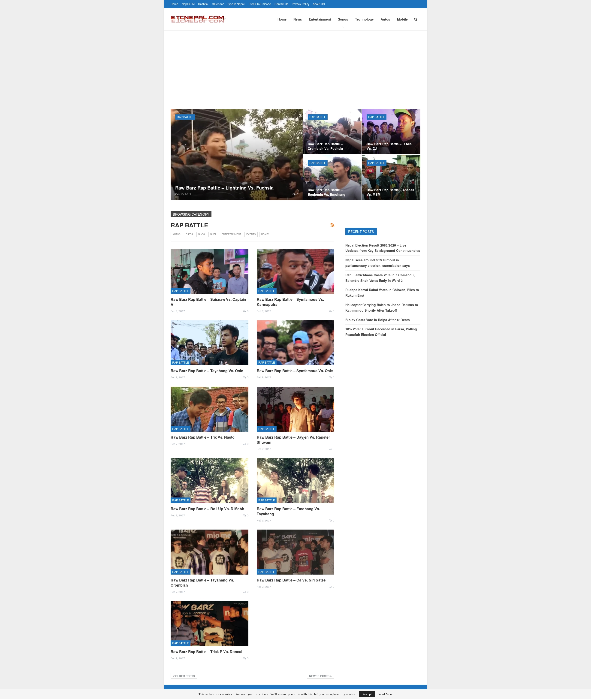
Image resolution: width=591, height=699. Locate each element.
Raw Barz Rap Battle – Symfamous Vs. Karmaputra (290, 302)
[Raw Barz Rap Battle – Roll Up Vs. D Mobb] (209, 480)
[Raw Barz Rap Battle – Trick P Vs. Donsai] (209, 623)
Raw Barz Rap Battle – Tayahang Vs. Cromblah (202, 582)
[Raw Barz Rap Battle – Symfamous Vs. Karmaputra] (296, 271)
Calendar (218, 4)
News (297, 19)
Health (265, 234)
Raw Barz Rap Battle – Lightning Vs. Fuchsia (224, 187)
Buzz (213, 234)
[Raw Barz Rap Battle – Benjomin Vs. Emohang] (332, 177)
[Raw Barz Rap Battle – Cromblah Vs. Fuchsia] (332, 132)
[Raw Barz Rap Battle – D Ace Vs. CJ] (391, 132)
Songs (343, 19)
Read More (385, 694)
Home (174, 4)
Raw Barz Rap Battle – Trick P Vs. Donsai (206, 651)
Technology (364, 19)
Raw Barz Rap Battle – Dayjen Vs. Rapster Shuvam (293, 439)
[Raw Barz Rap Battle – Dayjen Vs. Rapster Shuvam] (296, 409)
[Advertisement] (295, 65)
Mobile (402, 19)
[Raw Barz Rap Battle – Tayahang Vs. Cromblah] (209, 552)
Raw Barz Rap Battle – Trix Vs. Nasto (203, 437)
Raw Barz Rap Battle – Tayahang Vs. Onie (207, 370)
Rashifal (203, 4)
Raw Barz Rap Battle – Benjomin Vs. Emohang (326, 192)
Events (251, 234)
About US (319, 4)
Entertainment (320, 19)
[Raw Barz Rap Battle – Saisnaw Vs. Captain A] (209, 271)
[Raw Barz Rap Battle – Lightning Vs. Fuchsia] (236, 154)
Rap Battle (185, 117)
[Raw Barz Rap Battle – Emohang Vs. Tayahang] (296, 480)
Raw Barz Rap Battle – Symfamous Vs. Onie (295, 370)
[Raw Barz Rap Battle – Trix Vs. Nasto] (209, 409)
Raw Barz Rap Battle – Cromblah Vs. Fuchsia (325, 146)
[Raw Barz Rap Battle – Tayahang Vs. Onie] (209, 342)
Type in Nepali (236, 4)
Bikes (189, 234)
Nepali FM (188, 4)
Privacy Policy (300, 4)
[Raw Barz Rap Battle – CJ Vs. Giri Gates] (296, 552)
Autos (385, 19)
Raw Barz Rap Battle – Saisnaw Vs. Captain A (208, 302)
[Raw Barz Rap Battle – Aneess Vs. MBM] (391, 177)
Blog (201, 234)
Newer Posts (319, 676)
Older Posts (185, 676)
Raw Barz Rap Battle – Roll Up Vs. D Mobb (207, 508)
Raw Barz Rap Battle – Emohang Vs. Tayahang (288, 511)
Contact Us (281, 4)
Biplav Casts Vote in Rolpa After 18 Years (377, 319)
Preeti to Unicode (260, 4)
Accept (367, 694)
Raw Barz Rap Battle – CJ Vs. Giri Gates (291, 580)
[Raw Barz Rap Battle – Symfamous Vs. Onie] (296, 342)
